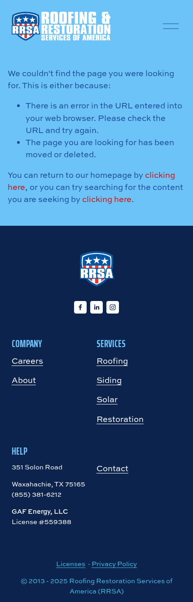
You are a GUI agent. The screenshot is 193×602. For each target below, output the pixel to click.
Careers (27, 360)
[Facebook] (80, 307)
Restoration (120, 419)
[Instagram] (112, 307)
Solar (107, 399)
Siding (109, 380)
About (24, 380)
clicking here (107, 199)
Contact (112, 468)
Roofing (112, 360)
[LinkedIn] (96, 307)
